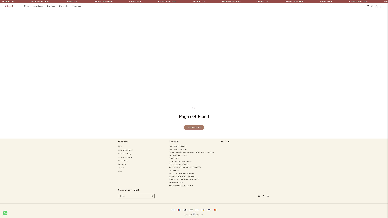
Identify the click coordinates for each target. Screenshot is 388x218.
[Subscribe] (152, 196)
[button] (372, 6)
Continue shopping (194, 127)
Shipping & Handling (125, 150)
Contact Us (122, 164)
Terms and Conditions (125, 157)
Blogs (120, 171)
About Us (121, 168)
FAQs (120, 146)
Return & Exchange (125, 154)
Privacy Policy (123, 161)
